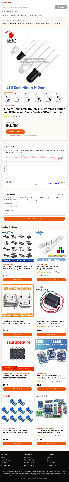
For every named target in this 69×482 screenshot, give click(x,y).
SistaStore (6, 2)
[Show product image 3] (29, 97)
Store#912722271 (8, 319)
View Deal (16, 279)
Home (3, 21)
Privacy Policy (51, 462)
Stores (3, 11)
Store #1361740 (17, 21)
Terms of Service (52, 465)
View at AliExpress (13, 132)
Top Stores (4, 462)
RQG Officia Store (41, 373)
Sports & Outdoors (29, 465)
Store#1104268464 (8, 264)
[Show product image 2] (19, 97)
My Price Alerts (5, 465)
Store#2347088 (41, 319)
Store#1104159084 (42, 264)
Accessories (38, 15)
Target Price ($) (8, 210)
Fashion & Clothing (29, 460)
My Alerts (10, 11)
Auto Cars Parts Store (9, 428)
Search (62, 7)
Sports (31, 15)
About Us (49, 457)
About (16, 11)
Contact (49, 460)
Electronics (4, 15)
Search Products (6, 460)
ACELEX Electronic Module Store (45, 428)
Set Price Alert (36, 219)
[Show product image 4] (40, 97)
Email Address (8, 203)
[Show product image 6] (60, 97)
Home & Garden (22, 15)
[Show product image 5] (50, 97)
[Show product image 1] (8, 97)
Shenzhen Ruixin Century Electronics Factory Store (16, 373)
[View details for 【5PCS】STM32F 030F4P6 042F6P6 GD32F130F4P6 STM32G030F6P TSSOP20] (18, 355)
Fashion (12, 15)
